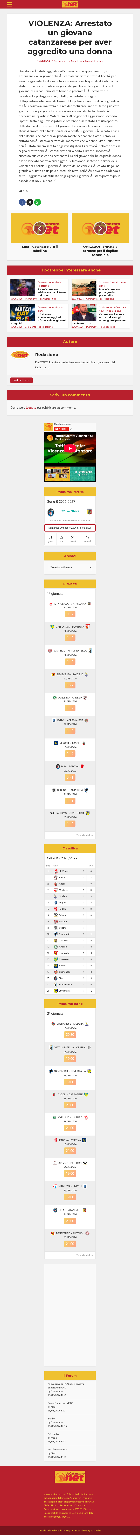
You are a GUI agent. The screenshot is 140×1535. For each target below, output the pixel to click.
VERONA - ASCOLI (70, 743)
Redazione (76, 61)
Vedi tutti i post (22, 380)
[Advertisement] (70, 1315)
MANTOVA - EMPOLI (70, 1186)
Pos (48, 866)
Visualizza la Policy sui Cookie (86, 1530)
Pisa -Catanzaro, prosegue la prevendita (109, 292)
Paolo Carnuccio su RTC (60, 1403)
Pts (91, 866)
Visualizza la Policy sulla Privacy (54, 1530)
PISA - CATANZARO (70, 511)
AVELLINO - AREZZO (70, 697)
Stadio (51, 1418)
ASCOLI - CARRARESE (70, 1094)
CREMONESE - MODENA (70, 1023)
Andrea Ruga (49, 298)
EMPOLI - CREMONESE (70, 720)
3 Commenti (59, 61)
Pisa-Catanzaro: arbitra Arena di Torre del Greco (52, 292)
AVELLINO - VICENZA (70, 1117)
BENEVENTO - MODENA (70, 674)
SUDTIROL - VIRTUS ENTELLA (70, 650)
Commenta (91, 298)
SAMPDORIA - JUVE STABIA (70, 1071)
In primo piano (114, 310)
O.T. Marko (53, 1434)
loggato (31, 407)
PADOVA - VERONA (70, 1140)
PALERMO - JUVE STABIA (70, 813)
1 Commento (31, 298)
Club (55, 866)
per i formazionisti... (58, 1449)
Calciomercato (106, 307)
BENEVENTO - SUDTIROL (70, 1233)
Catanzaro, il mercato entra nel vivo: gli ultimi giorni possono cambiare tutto (99, 319)
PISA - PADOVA (70, 766)
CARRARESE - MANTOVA (70, 626)
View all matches (84, 835)
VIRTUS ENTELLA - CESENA (70, 1047)
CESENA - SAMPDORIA (70, 790)
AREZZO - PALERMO (70, 1163)
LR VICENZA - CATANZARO (70, 603)
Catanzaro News (46, 282)
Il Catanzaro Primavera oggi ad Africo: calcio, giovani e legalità (38, 319)
